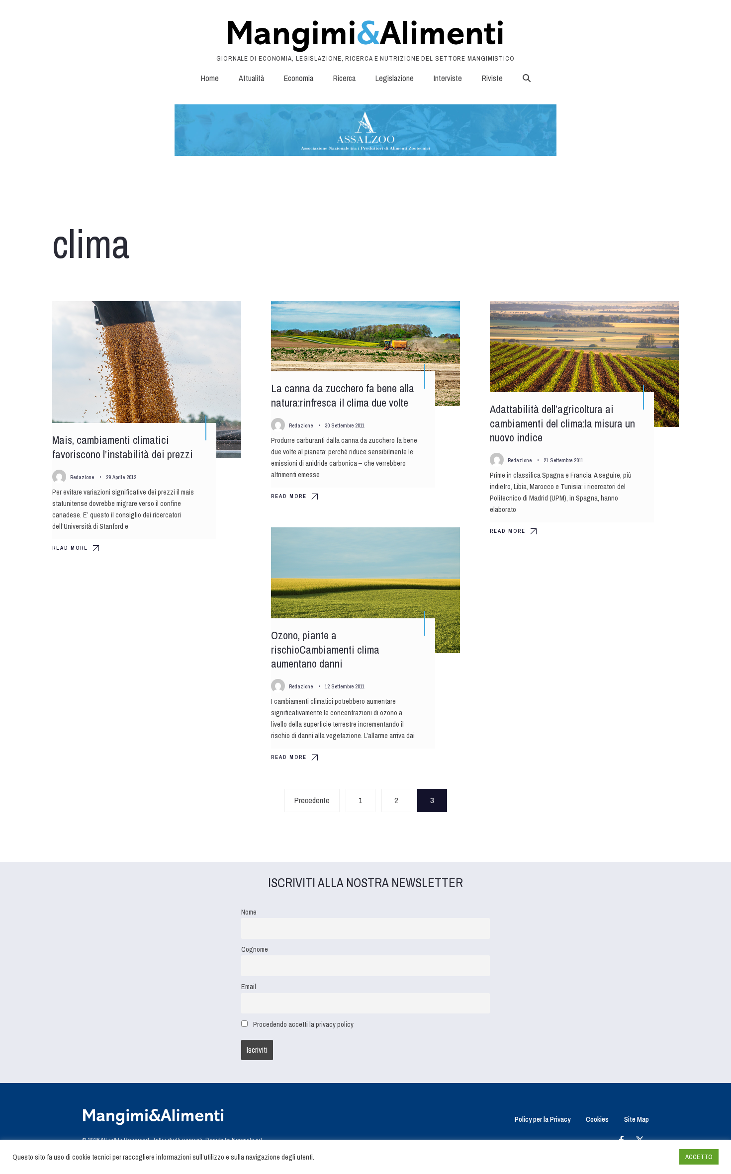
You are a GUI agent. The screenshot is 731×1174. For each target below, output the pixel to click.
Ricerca (344, 78)
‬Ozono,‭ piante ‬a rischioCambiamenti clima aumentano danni (325, 649)
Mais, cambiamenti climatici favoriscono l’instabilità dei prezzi (122, 447)
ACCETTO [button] (699, 1157)
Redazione (82, 477)
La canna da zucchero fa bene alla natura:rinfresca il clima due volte (342, 395)
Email (248, 986)
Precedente (312, 800)
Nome (249, 912)
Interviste (448, 78)
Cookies (597, 1119)
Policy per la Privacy (542, 1119)
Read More (70, 547)
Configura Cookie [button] (647, 1157)
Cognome (254, 949)
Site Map (636, 1119)
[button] (527, 78)
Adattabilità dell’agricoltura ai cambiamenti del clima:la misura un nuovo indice (562, 423)
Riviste (492, 78)
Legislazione (394, 78)
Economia (298, 78)
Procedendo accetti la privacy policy (303, 1024)
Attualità (251, 78)
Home (210, 78)
